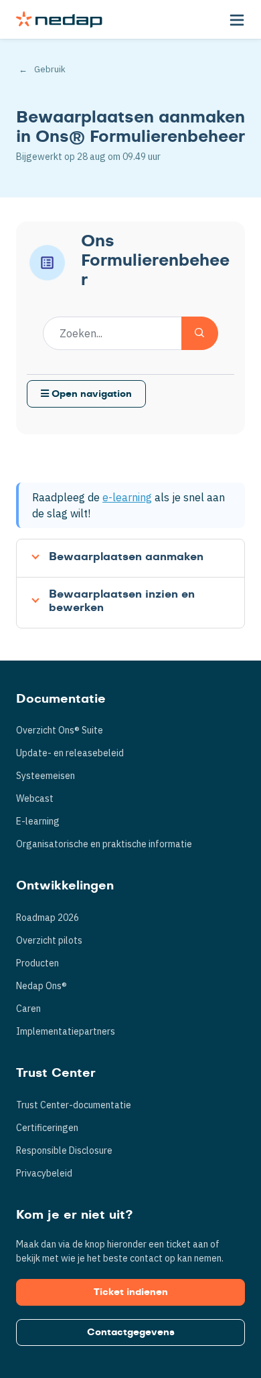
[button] (237, 19)
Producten (37, 963)
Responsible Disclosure (64, 1150)
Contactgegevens (131, 1332)
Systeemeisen (45, 776)
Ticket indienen (131, 1292)
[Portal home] (59, 19)
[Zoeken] (199, 333)
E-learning (38, 821)
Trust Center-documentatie (73, 1105)
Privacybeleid (44, 1173)
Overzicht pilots (49, 940)
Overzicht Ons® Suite (59, 730)
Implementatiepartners (65, 1031)
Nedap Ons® (41, 986)
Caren (28, 1009)
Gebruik (50, 69)
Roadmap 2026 (47, 918)
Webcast (35, 798)
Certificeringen (47, 1128)
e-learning (127, 497)
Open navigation (90, 394)
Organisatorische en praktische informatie (104, 844)
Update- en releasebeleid (70, 753)
